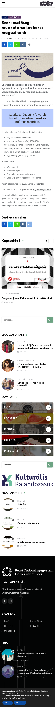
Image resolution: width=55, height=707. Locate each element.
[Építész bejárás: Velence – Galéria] (8, 655)
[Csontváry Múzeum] (8, 523)
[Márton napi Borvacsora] (8, 542)
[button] (46, 241)
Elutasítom (20, 703)
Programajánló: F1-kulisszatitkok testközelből (27, 298)
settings (21, 698)
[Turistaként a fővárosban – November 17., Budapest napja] (8, 671)
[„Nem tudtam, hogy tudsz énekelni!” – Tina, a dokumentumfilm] (8, 365)
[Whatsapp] (17, 44)
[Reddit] (23, 44)
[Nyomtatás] (29, 44)
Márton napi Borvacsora (31, 542)
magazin (12, 38)
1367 (4, 293)
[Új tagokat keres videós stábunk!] (8, 384)
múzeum (21, 520)
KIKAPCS (21, 360)
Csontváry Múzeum (28, 523)
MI (24, 342)
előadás (21, 501)
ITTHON (20, 667)
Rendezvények (12, 293)
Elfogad (7, 703)
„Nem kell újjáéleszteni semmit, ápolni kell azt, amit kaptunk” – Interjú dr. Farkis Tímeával (34, 348)
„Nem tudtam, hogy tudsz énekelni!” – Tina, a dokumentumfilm (31, 367)
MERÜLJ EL (30, 360)
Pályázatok (28, 379)
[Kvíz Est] (8, 504)
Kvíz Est (21, 504)
